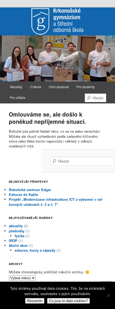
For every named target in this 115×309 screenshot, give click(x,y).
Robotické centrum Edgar (30, 189)
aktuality (16, 225)
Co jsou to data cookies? (68, 301)
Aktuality (16, 86)
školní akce (18, 245)
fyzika (19, 235)
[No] (108, 295)
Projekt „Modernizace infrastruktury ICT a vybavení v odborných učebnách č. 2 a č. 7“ (56, 202)
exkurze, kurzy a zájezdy (35, 250)
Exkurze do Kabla (23, 194)
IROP (13, 240)
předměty (16, 230)
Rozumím (34, 301)
